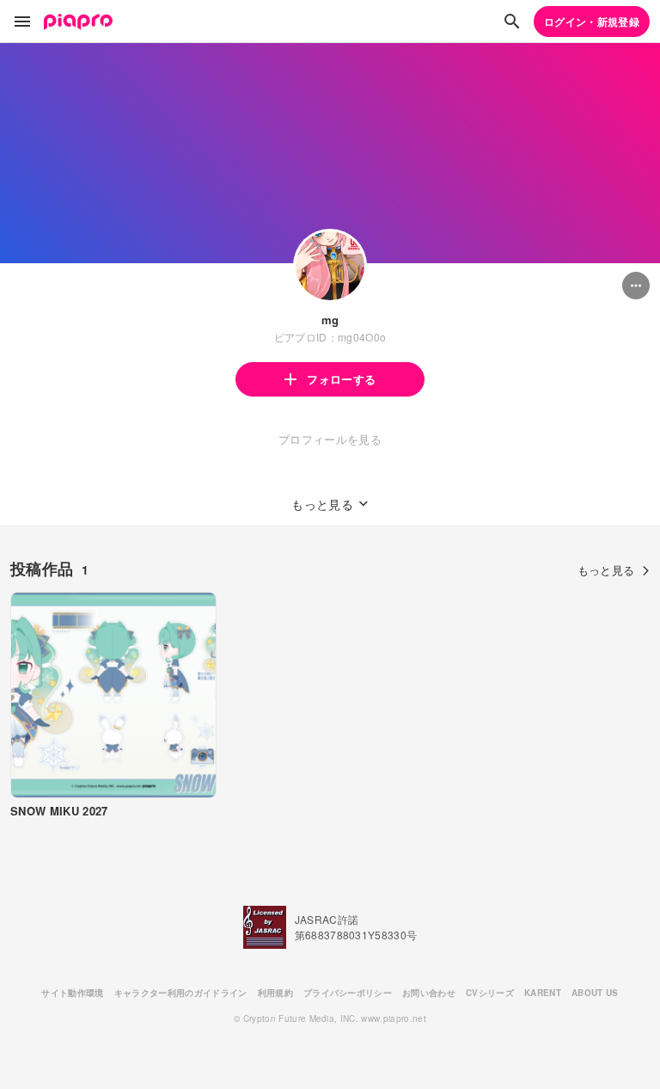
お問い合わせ (428, 993)
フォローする (341, 379)
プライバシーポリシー (347, 993)
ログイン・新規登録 (591, 21)
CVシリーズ (490, 993)
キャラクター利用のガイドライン (181, 993)
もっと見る (606, 570)
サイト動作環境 (72, 993)
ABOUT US (595, 993)
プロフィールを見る (330, 439)
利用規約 (275, 993)
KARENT (542, 993)
